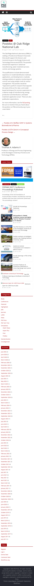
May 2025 (4, 381)
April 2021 (4, 480)
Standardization (5, 339)
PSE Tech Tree (5, 323)
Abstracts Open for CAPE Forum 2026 (16, 284)
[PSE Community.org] (3, 12)
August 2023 (4, 419)
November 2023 (5, 413)
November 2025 (5, 368)
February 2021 (5, 486)
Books (2, 299)
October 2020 (5, 496)
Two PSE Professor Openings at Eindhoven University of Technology (16, 276)
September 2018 (6, 526)
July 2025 (3, 378)
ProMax (5, 336)
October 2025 (5, 370)
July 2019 (3, 518)
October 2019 (5, 512)
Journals (3, 312)
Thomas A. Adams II (19, 50)
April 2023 (4, 427)
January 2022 (5, 456)
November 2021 (5, 461)
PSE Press (14, 191)
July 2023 (3, 421)
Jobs (11, 40)
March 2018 (4, 531)
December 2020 (5, 491)
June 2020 (4, 504)
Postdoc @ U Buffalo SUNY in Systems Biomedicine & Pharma (17, 124)
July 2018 (3, 528)
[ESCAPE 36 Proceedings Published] (6, 206)
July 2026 (3, 352)
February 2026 (5, 362)
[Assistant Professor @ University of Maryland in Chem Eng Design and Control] (6, 264)
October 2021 (5, 464)
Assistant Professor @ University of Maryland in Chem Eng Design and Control (22, 266)
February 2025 (5, 386)
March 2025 (4, 384)
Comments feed (5, 557)
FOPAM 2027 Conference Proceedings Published (13, 188)
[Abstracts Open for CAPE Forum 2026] (12, 283)
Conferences (6, 184)
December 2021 (5, 459)
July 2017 (3, 539)
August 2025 (4, 376)
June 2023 (4, 424)
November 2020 (5, 494)
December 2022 (5, 435)
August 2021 (4, 469)
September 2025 (6, 373)
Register (3, 549)
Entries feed (4, 554)
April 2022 (4, 448)
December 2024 (5, 392)
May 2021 (4, 477)
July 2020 (3, 502)
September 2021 (6, 467)
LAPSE (3, 315)
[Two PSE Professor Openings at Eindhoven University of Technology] (12, 273)
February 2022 (5, 453)
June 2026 (4, 354)
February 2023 (5, 429)
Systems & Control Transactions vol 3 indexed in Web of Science (21, 247)
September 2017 (6, 534)
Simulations (4, 325)
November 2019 (5, 510)
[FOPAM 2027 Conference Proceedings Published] (17, 166)
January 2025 (5, 389)
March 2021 (4, 483)
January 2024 (5, 408)
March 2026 (4, 360)
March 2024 (4, 403)
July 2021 (3, 472)
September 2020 (6, 499)
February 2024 (5, 405)
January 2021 (5, 488)
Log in (3, 552)
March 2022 (4, 451)
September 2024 (6, 397)
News (2, 317)
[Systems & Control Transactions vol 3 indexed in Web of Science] (6, 245)
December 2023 (5, 411)
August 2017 (4, 536)
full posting (26, 103)
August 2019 (4, 515)
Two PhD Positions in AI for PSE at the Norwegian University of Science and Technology (22, 228)
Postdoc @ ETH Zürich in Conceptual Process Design (15, 131)
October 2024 (5, 394)
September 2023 (6, 416)
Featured (5, 40)
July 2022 (3, 443)
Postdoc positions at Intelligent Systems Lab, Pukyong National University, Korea (22, 238)
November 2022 (5, 437)
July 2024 (3, 400)
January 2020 (5, 507)
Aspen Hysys (6, 328)
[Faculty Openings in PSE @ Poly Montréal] (6, 255)
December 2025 (5, 365)
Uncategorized (5, 342)
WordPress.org (5, 560)
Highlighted (21, 184)
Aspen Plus (6, 330)
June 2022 (4, 445)
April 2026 (4, 357)
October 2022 (5, 440)
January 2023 (5, 432)
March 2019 (4, 520)
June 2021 (4, 475)
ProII (4, 333)
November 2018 (5, 523)
